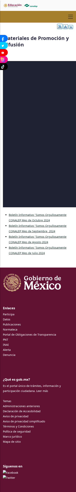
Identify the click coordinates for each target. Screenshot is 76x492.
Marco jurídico (12, 436)
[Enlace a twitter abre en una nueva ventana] (9, 478)
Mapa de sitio (12, 441)
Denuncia (9, 355)
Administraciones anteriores (21, 406)
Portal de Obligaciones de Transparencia (29, 334)
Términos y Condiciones (18, 426)
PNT (5, 339)
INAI (6, 345)
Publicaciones (12, 324)
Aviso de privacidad (15, 416)
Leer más (42, 391)
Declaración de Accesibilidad (22, 411)
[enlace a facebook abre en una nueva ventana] (10, 472)
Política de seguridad (17, 431)
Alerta (7, 350)
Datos (6, 319)
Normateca (10, 329)
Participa (8, 314)
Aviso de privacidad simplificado (24, 421)
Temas (7, 401)
